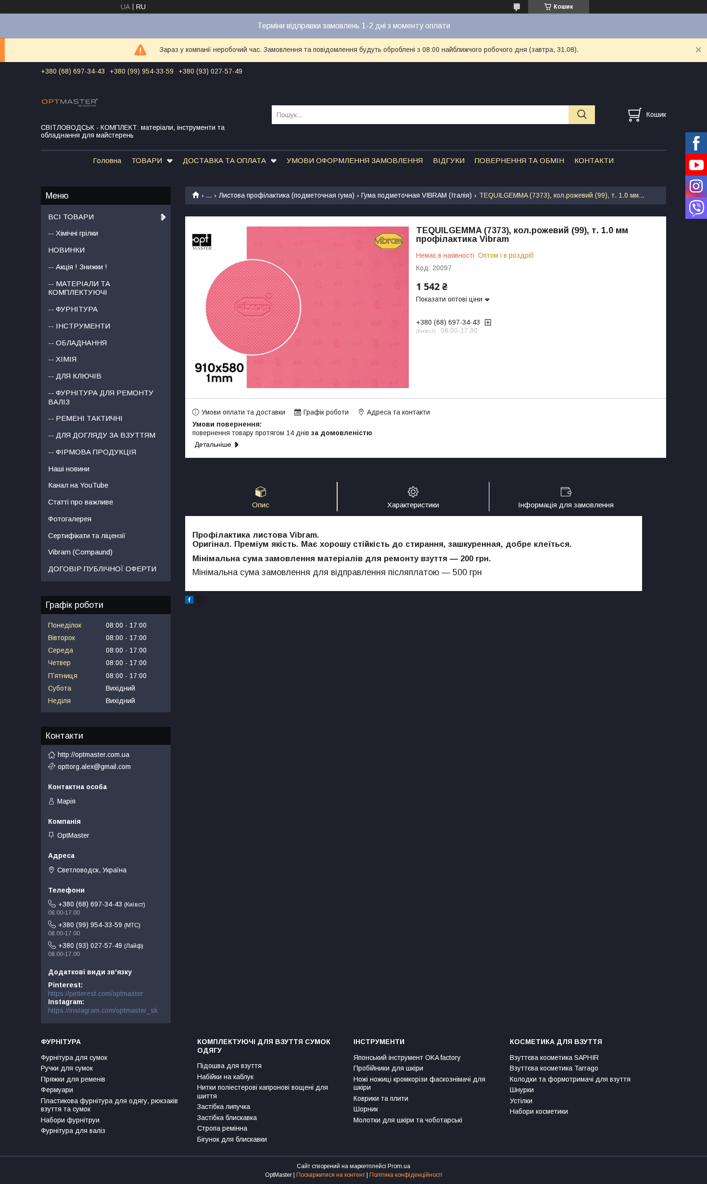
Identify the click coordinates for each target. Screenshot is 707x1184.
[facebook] (189, 601)
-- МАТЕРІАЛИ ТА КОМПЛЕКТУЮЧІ (79, 288)
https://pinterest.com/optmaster (95, 993)
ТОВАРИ (146, 160)
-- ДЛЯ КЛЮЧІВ (74, 376)
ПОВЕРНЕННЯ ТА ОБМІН (519, 160)
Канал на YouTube (78, 485)
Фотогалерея (69, 519)
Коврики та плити (381, 1098)
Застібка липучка (223, 1106)
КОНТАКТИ (594, 160)
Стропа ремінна (222, 1128)
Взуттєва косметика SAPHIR (554, 1057)
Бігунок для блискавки (232, 1139)
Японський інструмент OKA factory (407, 1057)
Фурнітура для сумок (74, 1057)
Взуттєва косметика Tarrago (554, 1068)
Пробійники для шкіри (388, 1068)
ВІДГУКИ (449, 160)
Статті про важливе (80, 502)
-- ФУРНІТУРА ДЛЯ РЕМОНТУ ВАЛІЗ (100, 397)
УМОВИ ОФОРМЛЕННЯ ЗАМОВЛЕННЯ (355, 160)
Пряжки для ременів (73, 1079)
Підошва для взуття (229, 1066)
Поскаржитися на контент (330, 1174)
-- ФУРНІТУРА (73, 309)
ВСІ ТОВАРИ (71, 217)
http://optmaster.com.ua (93, 754)
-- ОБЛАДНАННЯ (77, 343)
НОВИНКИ (66, 250)
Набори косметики (539, 1111)
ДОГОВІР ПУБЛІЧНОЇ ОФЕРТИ (102, 569)
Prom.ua (399, 1166)
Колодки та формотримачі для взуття (570, 1079)
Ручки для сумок (67, 1068)
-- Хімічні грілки (73, 233)
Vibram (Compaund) (80, 552)
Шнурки (522, 1090)
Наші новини (68, 469)
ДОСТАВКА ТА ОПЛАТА (224, 160)
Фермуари (57, 1090)
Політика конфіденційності (405, 1174)
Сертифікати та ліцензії (87, 535)
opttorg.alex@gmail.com (94, 766)
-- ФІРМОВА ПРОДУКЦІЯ (92, 452)
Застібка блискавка (227, 1117)
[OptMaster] (150, 102)
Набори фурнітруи (70, 1120)
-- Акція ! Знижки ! (77, 267)
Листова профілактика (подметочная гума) (286, 195)
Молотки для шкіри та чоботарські (408, 1120)
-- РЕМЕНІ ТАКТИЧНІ (85, 418)
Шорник (366, 1109)
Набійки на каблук (225, 1077)
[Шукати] (581, 114)
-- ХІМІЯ (62, 359)
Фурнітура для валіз (73, 1130)
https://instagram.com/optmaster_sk (103, 1010)
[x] (199, 601)
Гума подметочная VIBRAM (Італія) (416, 195)
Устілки (521, 1101)
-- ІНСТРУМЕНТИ (79, 326)
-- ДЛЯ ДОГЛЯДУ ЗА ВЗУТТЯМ (101, 435)
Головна (107, 160)
